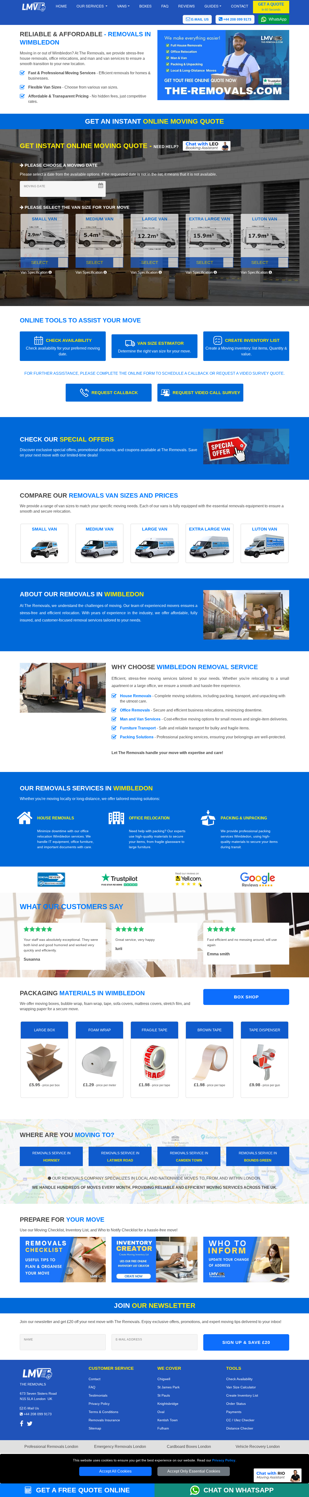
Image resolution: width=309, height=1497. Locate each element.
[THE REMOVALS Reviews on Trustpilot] (120, 879)
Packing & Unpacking (244, 818)
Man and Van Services (140, 719)
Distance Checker (239, 1428)
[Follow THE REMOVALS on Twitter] (30, 1424)
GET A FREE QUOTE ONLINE (82, 1490)
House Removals (135, 696)
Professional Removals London (51, 1447)
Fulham (163, 1428)
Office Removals (135, 710)
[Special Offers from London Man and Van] (246, 448)
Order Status (236, 1404)
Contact (239, 5)
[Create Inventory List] (154, 1259)
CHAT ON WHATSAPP (239, 1490)
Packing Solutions (137, 737)
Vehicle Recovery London (258, 1447)
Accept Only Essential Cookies (193, 1471)
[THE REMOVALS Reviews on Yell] (189, 879)
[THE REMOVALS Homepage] (34, 7)
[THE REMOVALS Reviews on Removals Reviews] (51, 879)
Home (61, 5)
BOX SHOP (246, 997)
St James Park (168, 1387)
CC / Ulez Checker (240, 1420)
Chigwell (163, 1379)
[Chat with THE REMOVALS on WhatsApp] (197, 1490)
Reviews (186, 5)
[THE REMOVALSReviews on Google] (257, 879)
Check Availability (239, 1379)
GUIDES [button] (211, 5)
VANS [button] (122, 5)
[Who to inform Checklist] (246, 1259)
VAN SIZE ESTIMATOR (154, 347)
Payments (233, 1412)
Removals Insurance (104, 1420)
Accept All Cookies (115, 1471)
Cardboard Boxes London (189, 1447)
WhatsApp (278, 19)
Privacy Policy (223, 1460)
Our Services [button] (91, 5)
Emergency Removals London (120, 1447)
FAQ (92, 1387)
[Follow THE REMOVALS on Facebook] (21, 1424)
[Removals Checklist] (63, 1259)
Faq (165, 5)
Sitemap (95, 1428)
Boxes (145, 5)
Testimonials (98, 1395)
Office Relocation (149, 818)
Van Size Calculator (241, 1387)
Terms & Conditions (103, 1412)
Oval (160, 1412)
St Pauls (163, 1395)
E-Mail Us (31, 1408)
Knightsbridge (167, 1404)
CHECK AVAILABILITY (63, 347)
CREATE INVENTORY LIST (246, 347)
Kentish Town (167, 1420)
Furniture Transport (138, 728)
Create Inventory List (242, 1395)
